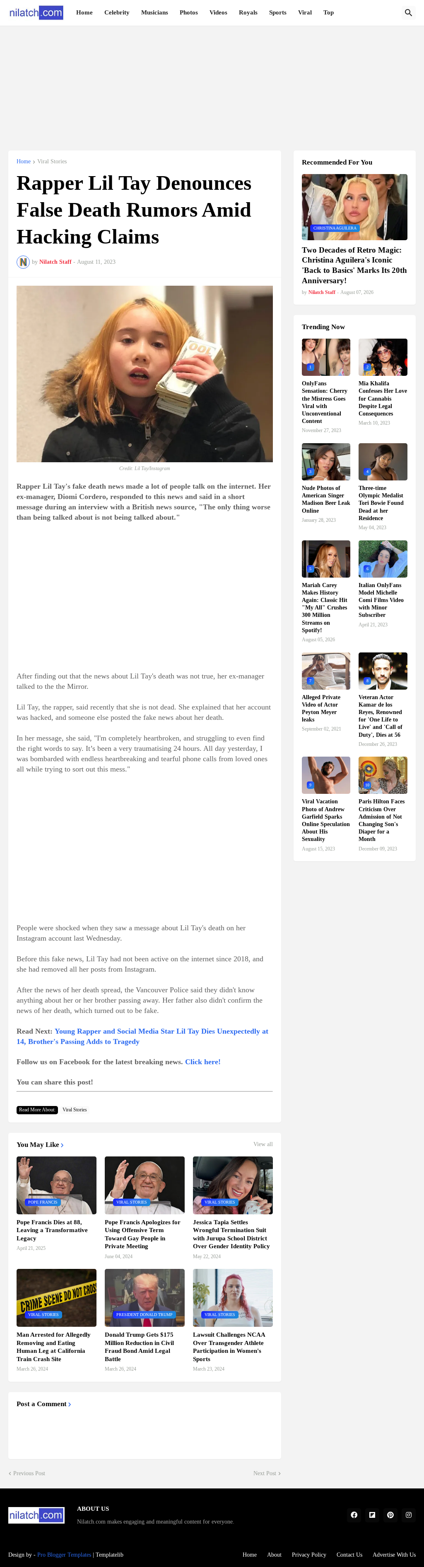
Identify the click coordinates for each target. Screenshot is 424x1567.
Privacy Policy (309, 1555)
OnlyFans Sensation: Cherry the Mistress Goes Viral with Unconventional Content (324, 402)
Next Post (264, 1473)
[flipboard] (372, 1515)
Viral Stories (52, 162)
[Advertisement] (212, 83)
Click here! (203, 1062)
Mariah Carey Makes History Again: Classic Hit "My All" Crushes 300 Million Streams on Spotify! (324, 607)
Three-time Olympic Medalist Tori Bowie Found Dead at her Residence (381, 503)
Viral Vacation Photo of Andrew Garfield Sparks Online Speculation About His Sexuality (326, 820)
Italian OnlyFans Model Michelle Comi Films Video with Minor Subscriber (381, 600)
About (274, 1555)
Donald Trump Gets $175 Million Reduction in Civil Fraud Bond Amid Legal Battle (139, 1346)
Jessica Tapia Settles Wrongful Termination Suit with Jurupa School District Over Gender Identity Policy (231, 1234)
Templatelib (109, 1555)
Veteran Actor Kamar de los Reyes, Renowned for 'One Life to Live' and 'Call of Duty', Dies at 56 (380, 716)
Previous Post (29, 1473)
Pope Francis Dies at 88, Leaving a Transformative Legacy (52, 1230)
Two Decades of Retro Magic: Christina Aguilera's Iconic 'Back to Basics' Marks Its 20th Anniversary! (354, 265)
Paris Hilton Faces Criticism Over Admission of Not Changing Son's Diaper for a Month (382, 820)
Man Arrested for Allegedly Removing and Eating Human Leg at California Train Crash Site (54, 1346)
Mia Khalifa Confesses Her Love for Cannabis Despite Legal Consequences (383, 398)
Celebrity (117, 12)
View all (263, 1144)
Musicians (154, 12)
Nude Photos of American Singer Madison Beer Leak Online (326, 499)
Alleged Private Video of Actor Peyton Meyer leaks (321, 708)
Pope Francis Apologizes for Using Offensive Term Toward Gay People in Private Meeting (143, 1234)
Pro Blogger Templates (64, 1555)
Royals (248, 12)
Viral (305, 12)
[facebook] (354, 1515)
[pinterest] (390, 1515)
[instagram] (409, 1515)
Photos (189, 12)
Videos (218, 12)
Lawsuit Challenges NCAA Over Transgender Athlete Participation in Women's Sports (229, 1346)
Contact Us (349, 1555)
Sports (278, 12)
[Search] (409, 13)
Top (328, 12)
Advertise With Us (394, 1555)
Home (84, 12)
